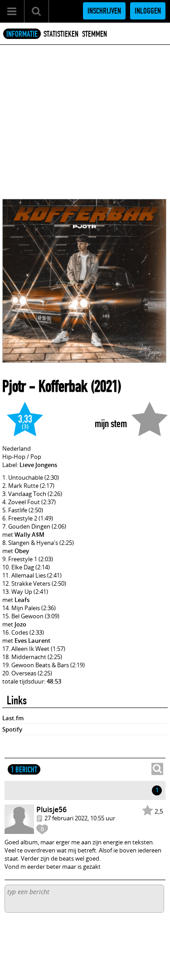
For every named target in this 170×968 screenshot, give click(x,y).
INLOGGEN (148, 11)
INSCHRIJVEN (104, 11)
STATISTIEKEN (61, 34)
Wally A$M (29, 534)
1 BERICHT (24, 770)
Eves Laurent (32, 640)
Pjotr (14, 386)
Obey (22, 551)
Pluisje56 (51, 809)
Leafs (22, 600)
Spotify (12, 729)
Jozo (20, 624)
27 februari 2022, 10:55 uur (79, 818)
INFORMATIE (22, 34)
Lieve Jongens (38, 465)
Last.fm (13, 718)
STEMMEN (94, 34)
